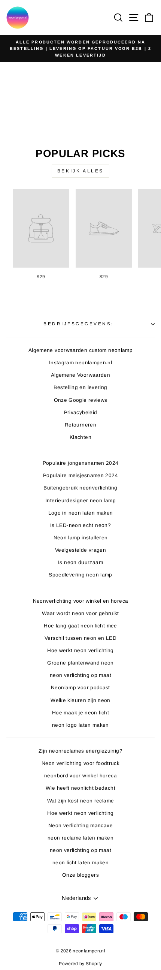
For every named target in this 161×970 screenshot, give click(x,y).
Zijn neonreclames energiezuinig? (80, 751)
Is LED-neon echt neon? (80, 525)
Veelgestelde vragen (80, 550)
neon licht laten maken (80, 862)
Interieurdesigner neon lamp (80, 500)
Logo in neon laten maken (80, 513)
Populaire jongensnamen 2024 (81, 463)
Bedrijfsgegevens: (78, 323)
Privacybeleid (80, 412)
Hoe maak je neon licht (80, 713)
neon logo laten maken (80, 725)
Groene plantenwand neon (80, 663)
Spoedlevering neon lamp (80, 575)
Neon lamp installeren (81, 537)
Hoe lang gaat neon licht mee (80, 626)
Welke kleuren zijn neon (80, 700)
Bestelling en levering (80, 387)
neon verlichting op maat (80, 675)
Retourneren (80, 425)
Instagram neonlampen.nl (80, 362)
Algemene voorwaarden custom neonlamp (80, 350)
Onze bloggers (80, 875)
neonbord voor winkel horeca (80, 775)
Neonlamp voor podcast (80, 687)
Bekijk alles (80, 171)
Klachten (80, 437)
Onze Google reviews (80, 400)
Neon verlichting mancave (80, 825)
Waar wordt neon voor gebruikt (80, 613)
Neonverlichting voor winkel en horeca (80, 601)
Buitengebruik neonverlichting (80, 488)
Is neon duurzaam (80, 562)
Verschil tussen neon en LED (80, 638)
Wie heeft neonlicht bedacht (80, 788)
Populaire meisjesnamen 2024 (80, 475)
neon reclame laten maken (80, 838)
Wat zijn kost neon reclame (80, 801)
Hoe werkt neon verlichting (80, 650)
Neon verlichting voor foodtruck (80, 763)
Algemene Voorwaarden (80, 375)
